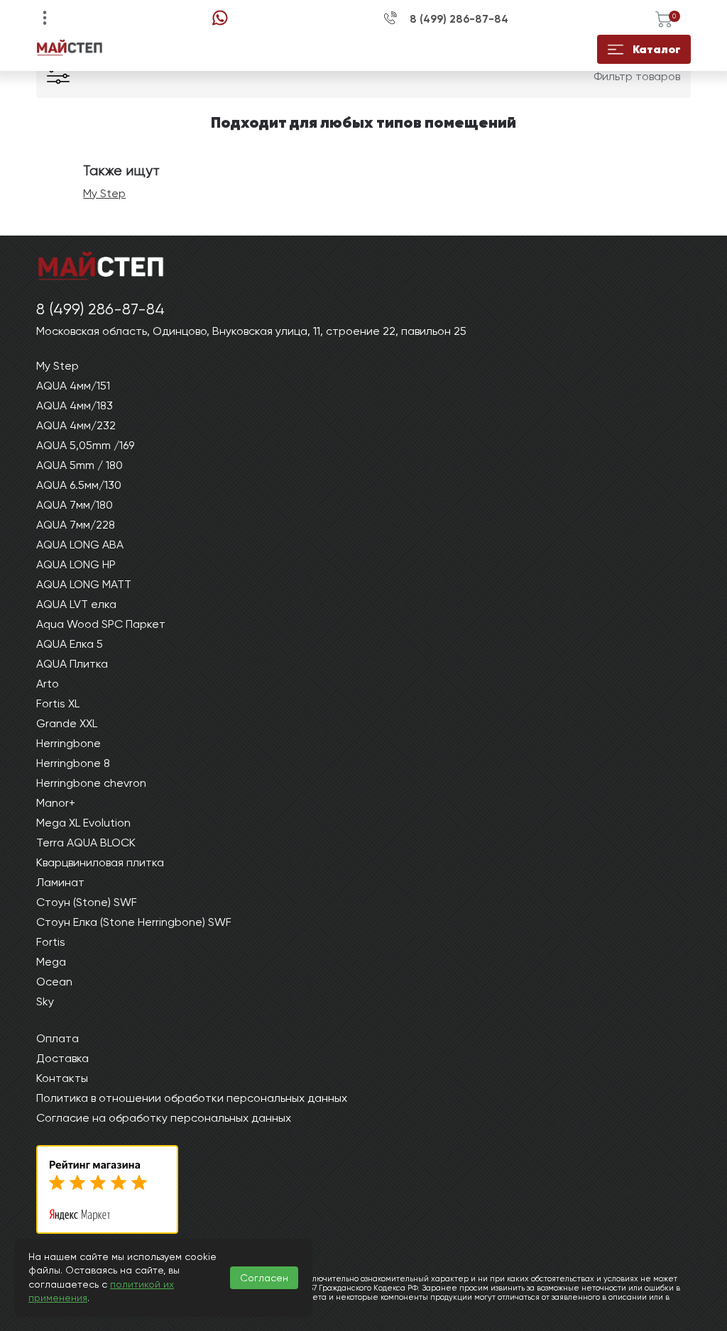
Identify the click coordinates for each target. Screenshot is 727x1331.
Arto (47, 683)
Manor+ (55, 803)
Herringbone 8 (73, 763)
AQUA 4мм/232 (76, 425)
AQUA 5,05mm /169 (85, 445)
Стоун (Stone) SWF (86, 902)
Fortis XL (58, 703)
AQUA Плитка (72, 663)
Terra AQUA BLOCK (86, 842)
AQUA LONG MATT (83, 584)
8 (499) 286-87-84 (459, 19)
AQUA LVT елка (76, 604)
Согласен (264, 1277)
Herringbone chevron (91, 783)
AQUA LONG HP (76, 564)
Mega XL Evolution (83, 822)
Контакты (62, 1078)
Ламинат (60, 882)
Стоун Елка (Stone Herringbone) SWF (133, 922)
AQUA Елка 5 (69, 644)
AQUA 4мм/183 (74, 405)
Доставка (62, 1058)
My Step (104, 193)
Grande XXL (66, 723)
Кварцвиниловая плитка (100, 862)
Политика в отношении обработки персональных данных (191, 1098)
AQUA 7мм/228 (75, 524)
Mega (51, 961)
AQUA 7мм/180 (74, 505)
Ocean (54, 981)
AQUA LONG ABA (80, 544)
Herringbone (68, 743)
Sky (45, 1001)
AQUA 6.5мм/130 (78, 485)
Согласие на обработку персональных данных (163, 1118)
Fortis (50, 942)
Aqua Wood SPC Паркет (100, 624)
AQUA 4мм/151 (73, 385)
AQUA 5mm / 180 (79, 465)
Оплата (57, 1038)
